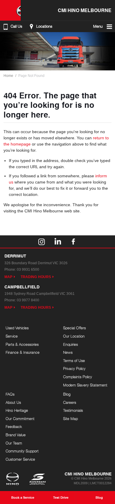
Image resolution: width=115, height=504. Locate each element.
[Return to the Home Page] (13, 479)
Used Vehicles (17, 327)
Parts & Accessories (22, 344)
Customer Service (20, 459)
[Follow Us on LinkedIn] (57, 241)
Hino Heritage (17, 410)
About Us (13, 402)
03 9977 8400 (28, 300)
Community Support (22, 451)
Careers (69, 402)
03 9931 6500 (28, 269)
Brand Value (16, 434)
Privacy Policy (74, 368)
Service (12, 336)
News (68, 352)
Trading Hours (36, 277)
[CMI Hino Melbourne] (10, 10)
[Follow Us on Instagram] (41, 241)
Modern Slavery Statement (85, 385)
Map (8, 277)
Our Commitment (20, 418)
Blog (66, 394)
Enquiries (70, 344)
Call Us (16, 26)
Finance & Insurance (23, 352)
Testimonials (73, 410)
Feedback (14, 426)
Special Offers (74, 327)
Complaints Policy (77, 376)
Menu (98, 26)
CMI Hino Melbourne (84, 10)
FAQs (10, 394)
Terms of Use (74, 360)
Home (8, 76)
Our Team (14, 443)
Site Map (70, 418)
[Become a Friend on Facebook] (73, 241)
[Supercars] (37, 479)
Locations (44, 26)
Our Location (74, 336)
